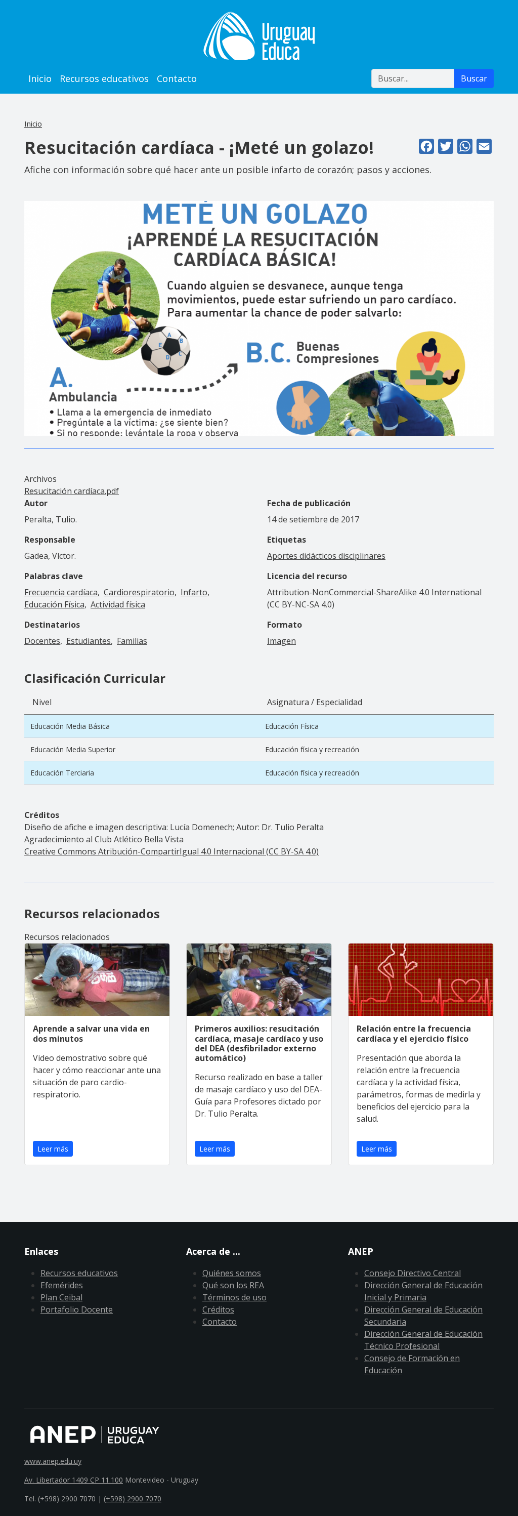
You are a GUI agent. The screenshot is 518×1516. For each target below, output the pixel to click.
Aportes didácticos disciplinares (326, 555)
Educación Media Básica (70, 726)
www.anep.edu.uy (52, 1461)
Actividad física (118, 604)
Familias (132, 640)
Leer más (52, 1149)
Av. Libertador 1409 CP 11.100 (73, 1480)
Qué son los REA (233, 1285)
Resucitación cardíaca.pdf (71, 491)
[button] (259, 317)
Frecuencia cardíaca (61, 592)
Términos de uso (234, 1297)
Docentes (42, 640)
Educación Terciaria (62, 772)
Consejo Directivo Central (412, 1273)
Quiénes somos (231, 1273)
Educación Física (54, 604)
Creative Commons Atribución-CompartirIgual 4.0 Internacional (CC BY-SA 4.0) (171, 851)
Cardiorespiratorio (139, 592)
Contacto (177, 78)
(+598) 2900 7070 (132, 1498)
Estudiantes (88, 640)
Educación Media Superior (72, 749)
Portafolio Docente (76, 1309)
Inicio (40, 78)
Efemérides (61, 1285)
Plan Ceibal (61, 1297)
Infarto (194, 592)
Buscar (474, 78)
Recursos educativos (104, 78)
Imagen (281, 640)
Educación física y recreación (312, 749)
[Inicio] (259, 36)
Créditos (218, 1309)
